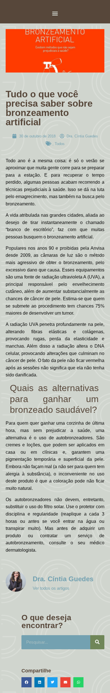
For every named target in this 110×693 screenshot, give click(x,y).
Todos (60, 144)
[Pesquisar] (97, 642)
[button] (55, 13)
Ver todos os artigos (51, 588)
